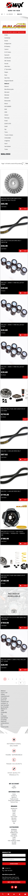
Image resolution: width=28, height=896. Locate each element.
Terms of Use (14, 802)
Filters (14, 842)
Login (14, 786)
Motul (14, 815)
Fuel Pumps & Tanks (14, 840)
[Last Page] (16, 683)
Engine (14, 844)
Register (14, 787)
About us (14, 797)
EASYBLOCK (14, 808)
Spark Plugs (14, 832)
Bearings (14, 829)
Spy (14, 823)
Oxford (14, 821)
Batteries (14, 831)
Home (14, 794)
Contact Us (7, 868)
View (25, 209)
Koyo (14, 813)
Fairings (14, 834)
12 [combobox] (20, 682)
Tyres (14, 837)
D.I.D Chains (14, 816)
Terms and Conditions (14, 800)
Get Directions (14, 882)
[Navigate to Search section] (3, 894)
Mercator (14, 818)
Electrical (14, 836)
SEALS (14, 839)
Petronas (14, 820)
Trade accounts (14, 799)
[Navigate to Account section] (19, 894)
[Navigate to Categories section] (8, 894)
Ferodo (14, 810)
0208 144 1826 (14, 11)
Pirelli (14, 812)
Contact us (14, 796)
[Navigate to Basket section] (25, 894)
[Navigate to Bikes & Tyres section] (14, 894)
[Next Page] (24, 679)
